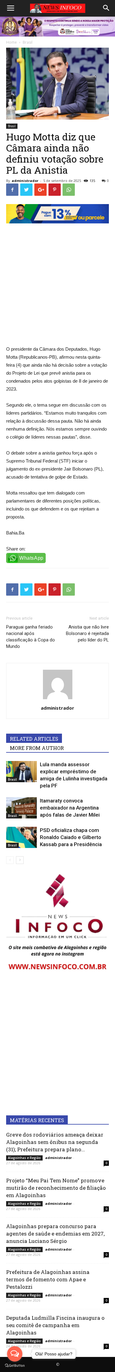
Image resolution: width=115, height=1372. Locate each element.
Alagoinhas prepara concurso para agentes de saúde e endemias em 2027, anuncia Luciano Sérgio (55, 1233)
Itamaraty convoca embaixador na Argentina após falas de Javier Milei (70, 808)
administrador (25, 180)
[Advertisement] (57, 281)
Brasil (12, 126)
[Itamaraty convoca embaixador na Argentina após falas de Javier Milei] (21, 807)
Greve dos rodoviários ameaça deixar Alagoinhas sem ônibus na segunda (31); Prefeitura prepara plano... (54, 1142)
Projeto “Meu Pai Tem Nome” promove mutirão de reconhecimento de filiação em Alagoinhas (56, 1188)
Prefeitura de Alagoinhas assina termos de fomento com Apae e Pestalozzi (48, 1279)
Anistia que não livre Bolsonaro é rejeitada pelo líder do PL (87, 633)
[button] (106, 8)
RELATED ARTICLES (34, 738)
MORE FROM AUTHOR (37, 748)
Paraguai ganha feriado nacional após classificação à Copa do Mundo (30, 636)
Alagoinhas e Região (24, 1158)
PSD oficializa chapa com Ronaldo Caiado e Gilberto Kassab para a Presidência (71, 837)
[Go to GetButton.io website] (15, 1366)
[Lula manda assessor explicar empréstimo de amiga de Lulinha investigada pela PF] (21, 771)
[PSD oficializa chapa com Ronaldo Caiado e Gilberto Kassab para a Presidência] (21, 837)
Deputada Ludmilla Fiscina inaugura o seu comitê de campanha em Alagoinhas (55, 1325)
